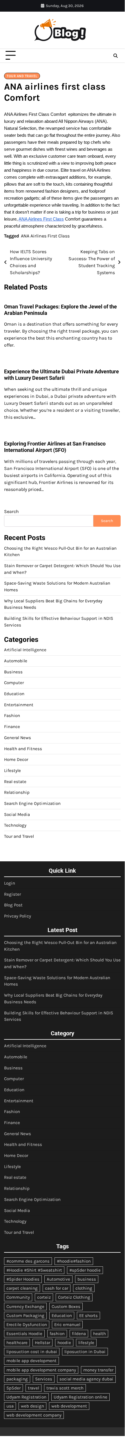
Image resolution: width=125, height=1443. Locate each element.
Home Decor (16, 759)
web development (69, 1406)
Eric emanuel (67, 1324)
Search (11, 511)
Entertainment (18, 704)
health (99, 1333)
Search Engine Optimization (32, 803)
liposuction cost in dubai (31, 1351)
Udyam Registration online (80, 1397)
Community (18, 1297)
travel (33, 1388)
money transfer (98, 1370)
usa (10, 1406)
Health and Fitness (23, 748)
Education (14, 693)
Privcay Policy (17, 916)
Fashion (12, 715)
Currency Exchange (25, 1306)
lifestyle (86, 1342)
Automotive (58, 1279)
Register (12, 894)
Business (13, 672)
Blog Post (13, 905)
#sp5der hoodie (85, 1270)
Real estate (15, 781)
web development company (33, 1415)
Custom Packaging (25, 1315)
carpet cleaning (22, 1288)
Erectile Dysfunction (26, 1324)
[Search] (115, 55)
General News (17, 737)
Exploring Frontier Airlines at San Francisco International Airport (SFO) (55, 447)
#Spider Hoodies (22, 1279)
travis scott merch (65, 1388)
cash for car (56, 1288)
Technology (15, 825)
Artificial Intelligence (25, 649)
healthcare (17, 1342)
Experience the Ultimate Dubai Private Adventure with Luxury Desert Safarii (61, 374)
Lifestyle (12, 770)
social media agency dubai (86, 1379)
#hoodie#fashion (74, 1261)
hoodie (64, 1342)
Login (9, 883)
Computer (14, 682)
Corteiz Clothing (74, 1297)
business (86, 1279)
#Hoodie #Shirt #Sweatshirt (34, 1270)
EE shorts (88, 1315)
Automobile (15, 660)
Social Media (17, 814)
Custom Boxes (66, 1306)
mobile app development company (41, 1370)
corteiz (44, 1297)
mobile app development (31, 1360)
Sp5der (13, 1388)
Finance (12, 726)
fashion (57, 1333)
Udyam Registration (26, 1397)
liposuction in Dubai (85, 1351)
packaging (17, 1379)
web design (32, 1406)
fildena (79, 1333)
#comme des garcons (28, 1261)
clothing (83, 1288)
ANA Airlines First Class (45, 236)
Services (43, 1379)
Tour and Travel (22, 76)
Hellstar (42, 1342)
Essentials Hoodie (24, 1333)
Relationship (17, 792)
